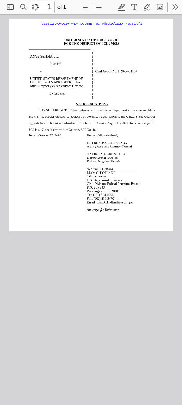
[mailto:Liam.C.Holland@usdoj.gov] (113, 201)
